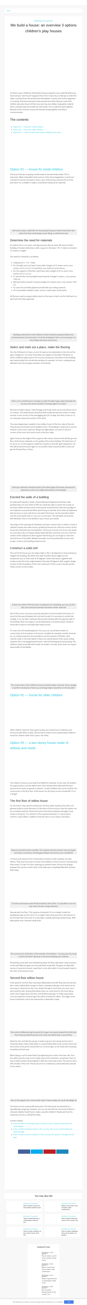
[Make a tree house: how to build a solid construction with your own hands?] (36, 1267)
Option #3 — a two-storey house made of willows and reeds (37, 132)
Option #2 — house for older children (28, 129)
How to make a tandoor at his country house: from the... (32, 1233)
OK (69, 1302)
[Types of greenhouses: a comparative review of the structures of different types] (36, 1278)
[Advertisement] (43, 52)
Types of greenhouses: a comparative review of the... (31, 1220)
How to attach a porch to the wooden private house (49, 1258)
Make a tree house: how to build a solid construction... (70, 1207)
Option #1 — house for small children (28, 127)
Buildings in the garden (43, 21)
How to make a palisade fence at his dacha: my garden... (70, 1233)
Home (8, 11)
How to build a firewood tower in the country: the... (49, 1292)
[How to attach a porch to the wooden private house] (36, 1255)
